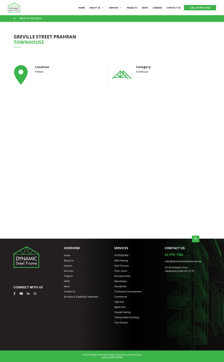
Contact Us (174, 7)
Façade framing (122, 312)
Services (113, 7)
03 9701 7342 (174, 255)
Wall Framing (121, 260)
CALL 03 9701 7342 (200, 7)
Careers (157, 7)
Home (81, 7)
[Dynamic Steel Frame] (14, 8)
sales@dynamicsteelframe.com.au (183, 261)
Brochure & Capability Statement (81, 296)
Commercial (120, 296)
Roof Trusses (121, 265)
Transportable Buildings (126, 317)
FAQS (67, 281)
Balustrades (120, 281)
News (145, 7)
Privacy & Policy (134, 355)
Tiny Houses (121, 322)
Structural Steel (122, 276)
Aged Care (119, 307)
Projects (132, 7)
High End (119, 301)
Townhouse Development (127, 291)
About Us (94, 7)
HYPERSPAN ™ (122, 255)
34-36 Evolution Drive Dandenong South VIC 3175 (179, 269)
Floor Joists (120, 270)
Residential (120, 286)
